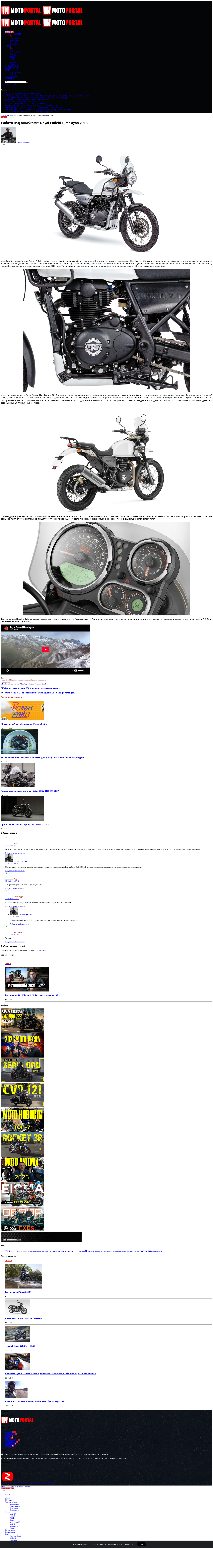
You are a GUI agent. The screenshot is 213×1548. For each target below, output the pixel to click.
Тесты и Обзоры (106, 1251)
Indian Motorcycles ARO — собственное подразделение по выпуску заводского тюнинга (38, 110)
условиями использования (118, 1544)
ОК (141, 1544)
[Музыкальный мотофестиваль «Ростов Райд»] (22, 720)
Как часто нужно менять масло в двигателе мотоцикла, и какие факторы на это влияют (50, 1374)
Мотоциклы (14, 40)
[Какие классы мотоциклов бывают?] (17, 1314)
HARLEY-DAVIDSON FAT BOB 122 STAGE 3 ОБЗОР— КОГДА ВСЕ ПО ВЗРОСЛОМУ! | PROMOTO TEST (47, 96)
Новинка (89, 1251)
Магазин (9, 78)
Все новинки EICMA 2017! (18, 1292)
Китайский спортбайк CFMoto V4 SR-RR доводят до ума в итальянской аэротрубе (36, 98)
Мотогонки (52, 1251)
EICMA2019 (10, 1444)
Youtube (8, 1436)
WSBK (12, 60)
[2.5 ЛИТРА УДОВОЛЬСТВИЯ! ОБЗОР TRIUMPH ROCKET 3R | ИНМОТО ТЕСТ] (22, 1156)
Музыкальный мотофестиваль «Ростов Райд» (22, 94)
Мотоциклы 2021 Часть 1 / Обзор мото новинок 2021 (32, 995)
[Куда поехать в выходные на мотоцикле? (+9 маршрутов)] (16, 1397)
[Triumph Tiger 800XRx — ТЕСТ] (17, 1342)
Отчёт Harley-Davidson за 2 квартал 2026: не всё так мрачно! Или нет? (31, 106)
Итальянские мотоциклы (37, 1251)
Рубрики (8, 1446)
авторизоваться (40, 950)
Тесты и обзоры (13, 34)
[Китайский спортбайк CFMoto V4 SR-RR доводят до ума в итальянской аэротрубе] (19, 753)
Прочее (12, 64)
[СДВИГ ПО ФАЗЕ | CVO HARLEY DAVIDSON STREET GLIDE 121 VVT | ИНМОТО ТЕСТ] (22, 1106)
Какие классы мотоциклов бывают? (23, 1318)
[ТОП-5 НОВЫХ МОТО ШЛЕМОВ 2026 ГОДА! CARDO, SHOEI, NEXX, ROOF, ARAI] (22, 1181)
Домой (3, 115)
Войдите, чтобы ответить (15, 853)
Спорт (8, 46)
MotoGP (13, 56)
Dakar (12, 50)
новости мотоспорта (156, 1251)
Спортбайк (97, 1251)
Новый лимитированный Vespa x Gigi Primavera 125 (25, 104)
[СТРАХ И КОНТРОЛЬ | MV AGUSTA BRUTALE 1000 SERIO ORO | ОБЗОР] (22, 1082)
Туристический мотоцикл (21, 680)
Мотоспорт (75, 1251)
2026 (11, 1251)
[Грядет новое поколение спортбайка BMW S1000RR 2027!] (18, 787)
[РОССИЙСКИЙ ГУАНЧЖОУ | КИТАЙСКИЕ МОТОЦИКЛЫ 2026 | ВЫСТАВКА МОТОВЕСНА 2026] (22, 1057)
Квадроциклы (15, 38)
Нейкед (82, 1251)
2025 (7, 1251)
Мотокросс (14, 62)
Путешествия (12, 66)
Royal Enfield (6, 680)
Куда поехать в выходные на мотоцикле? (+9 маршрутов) (34, 1401)
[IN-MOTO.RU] (42, 14)
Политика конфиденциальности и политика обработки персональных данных (27, 1482)
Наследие (13, 76)
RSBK (12, 58)
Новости (9, 32)
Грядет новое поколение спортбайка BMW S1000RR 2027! (27, 100)
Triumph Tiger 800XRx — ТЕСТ (20, 1346)
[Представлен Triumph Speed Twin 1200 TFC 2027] (22, 820)
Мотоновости (63, 1251)
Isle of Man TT (15, 52)
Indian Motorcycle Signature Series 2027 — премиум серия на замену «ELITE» (34, 108)
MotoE (12, 54)
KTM (20, 1251)
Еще (7, 70)
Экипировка (14, 44)
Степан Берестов (23, 142)
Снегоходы (14, 42)
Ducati (16, 1251)
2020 (2, 1251)
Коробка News (15, 72)
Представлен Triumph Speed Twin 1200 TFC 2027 (23, 102)
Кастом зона (11, 68)
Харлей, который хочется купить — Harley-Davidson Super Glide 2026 (31, 112)
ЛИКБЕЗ (13, 74)
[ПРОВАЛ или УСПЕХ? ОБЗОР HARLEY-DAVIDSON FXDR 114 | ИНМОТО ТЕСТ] (22, 1231)
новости (145, 1251)
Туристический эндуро (39, 680)
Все (11, 36)
